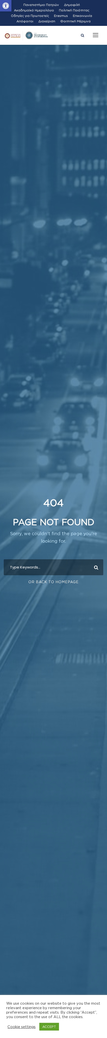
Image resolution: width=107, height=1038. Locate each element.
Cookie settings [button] (21, 1027)
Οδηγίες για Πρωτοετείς (30, 15)
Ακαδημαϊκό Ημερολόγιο (34, 10)
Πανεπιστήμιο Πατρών (41, 4)
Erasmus (61, 15)
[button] (5, 5)
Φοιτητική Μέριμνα (75, 21)
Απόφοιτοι (24, 21)
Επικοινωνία (82, 15)
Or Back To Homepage (53, 582)
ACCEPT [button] (49, 1026)
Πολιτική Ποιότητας (74, 10)
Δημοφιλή (72, 4)
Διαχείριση (46, 21)
